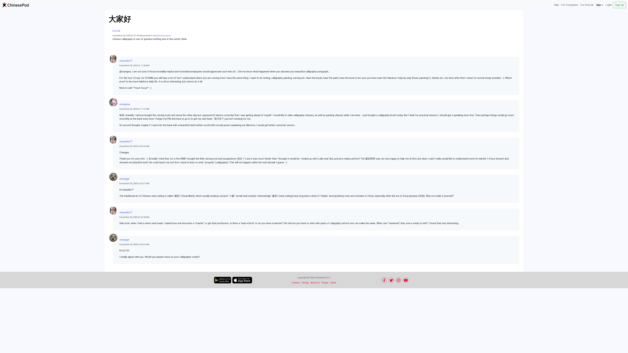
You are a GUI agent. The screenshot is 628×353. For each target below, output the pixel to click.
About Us (315, 282)
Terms (333, 282)
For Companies (569, 4)
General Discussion (162, 35)
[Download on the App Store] (242, 280)
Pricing (305, 282)
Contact (296, 282)
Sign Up (619, 5)
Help (556, 4)
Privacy (325, 282)
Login (609, 4)
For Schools (587, 4)
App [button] (599, 4)
